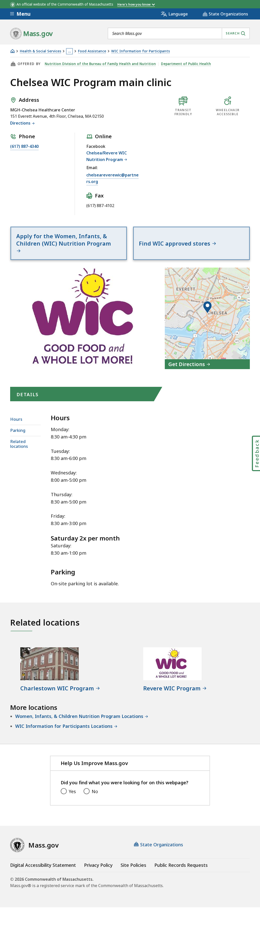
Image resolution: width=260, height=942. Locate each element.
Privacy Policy (98, 865)
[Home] (12, 51)
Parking (17, 430)
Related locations (19, 444)
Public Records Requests (181, 865)
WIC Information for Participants (140, 51)
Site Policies (133, 865)
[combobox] (179, 33)
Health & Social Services (40, 51)
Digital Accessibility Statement (43, 865)
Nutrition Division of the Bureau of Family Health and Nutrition (100, 64)
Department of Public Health (186, 64)
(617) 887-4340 (24, 146)
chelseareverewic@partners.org (112, 178)
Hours (16, 419)
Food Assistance (92, 51)
